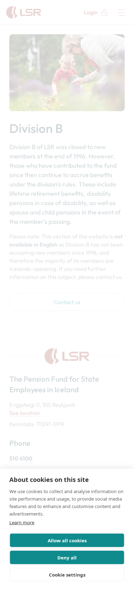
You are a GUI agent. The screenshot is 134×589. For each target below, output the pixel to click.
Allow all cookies (67, 540)
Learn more (21, 522)
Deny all (67, 557)
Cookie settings (67, 575)
